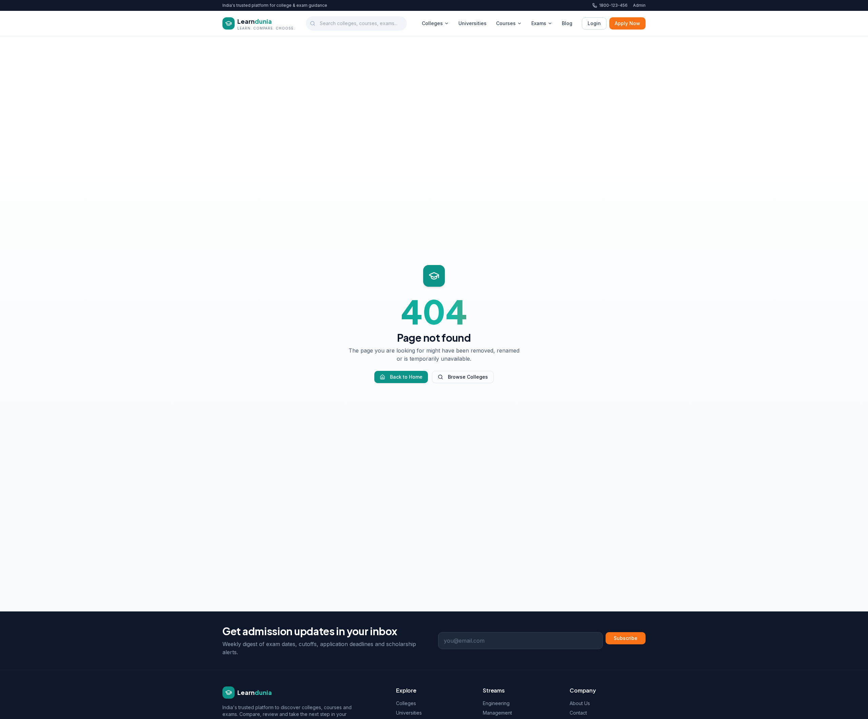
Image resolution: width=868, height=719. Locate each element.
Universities (472, 23)
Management (497, 713)
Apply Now (627, 23)
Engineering (496, 703)
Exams (538, 23)
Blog (567, 23)
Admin (639, 5)
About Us (580, 703)
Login (594, 23)
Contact (578, 713)
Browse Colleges (468, 377)
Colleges (432, 23)
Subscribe (625, 638)
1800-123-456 (613, 5)
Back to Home (406, 377)
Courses (506, 23)
